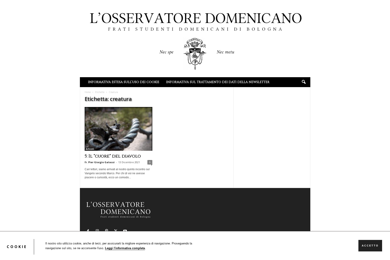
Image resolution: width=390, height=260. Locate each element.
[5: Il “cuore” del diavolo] (118, 129)
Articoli (90, 149)
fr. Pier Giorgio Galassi (100, 162)
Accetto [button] (370, 245)
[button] (304, 82)
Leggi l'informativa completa (125, 248)
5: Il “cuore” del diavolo (113, 156)
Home (88, 92)
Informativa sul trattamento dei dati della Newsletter (217, 82)
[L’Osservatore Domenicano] (195, 38)
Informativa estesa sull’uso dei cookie (123, 82)
